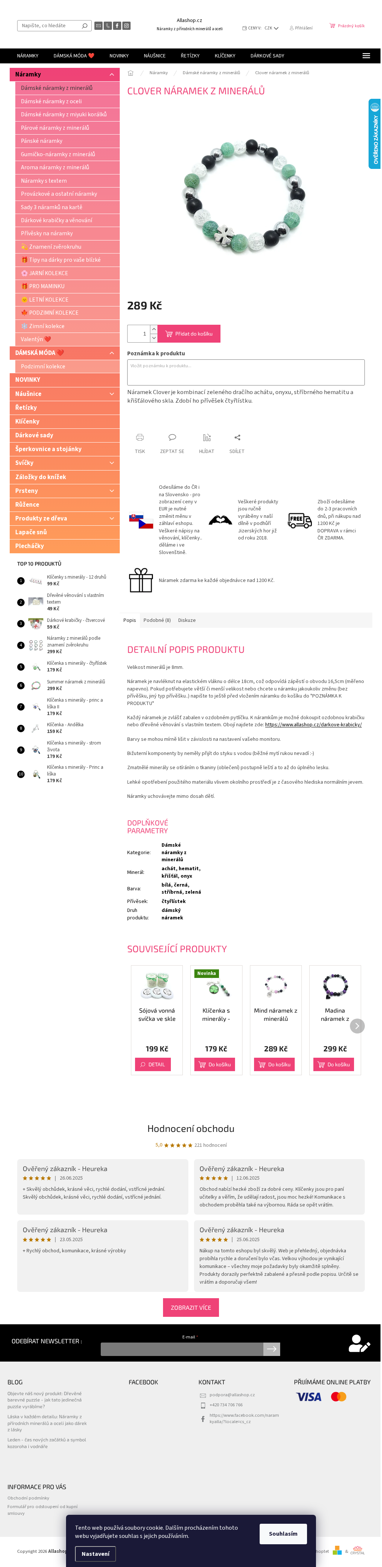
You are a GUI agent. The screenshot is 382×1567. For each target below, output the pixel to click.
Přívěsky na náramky (47, 233)
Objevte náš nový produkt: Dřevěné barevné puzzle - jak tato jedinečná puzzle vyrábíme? (44, 1399)
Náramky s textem (44, 181)
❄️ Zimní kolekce (43, 326)
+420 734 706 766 (226, 1404)
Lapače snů (31, 532)
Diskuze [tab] (187, 620)
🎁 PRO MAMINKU (43, 286)
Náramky (28, 74)
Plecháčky (29, 546)
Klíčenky (27, 421)
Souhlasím (283, 1534)
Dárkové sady (34, 435)
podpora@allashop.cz (232, 1394)
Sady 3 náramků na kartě (51, 207)
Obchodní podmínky (28, 1498)
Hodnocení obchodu (191, 1128)
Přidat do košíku (194, 333)
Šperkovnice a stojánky (48, 449)
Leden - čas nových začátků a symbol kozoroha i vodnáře (46, 1443)
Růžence (27, 504)
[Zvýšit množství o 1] (153, 329)
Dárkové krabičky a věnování (56, 220)
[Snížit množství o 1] (153, 338)
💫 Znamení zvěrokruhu (51, 247)
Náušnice (28, 394)
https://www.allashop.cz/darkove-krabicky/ (313, 725)
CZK (268, 28)
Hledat (84, 26)
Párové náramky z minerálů (55, 128)
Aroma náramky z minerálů (55, 167)
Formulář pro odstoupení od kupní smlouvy (42, 1509)
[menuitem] (28, 55)
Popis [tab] (129, 620)
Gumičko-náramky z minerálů (58, 154)
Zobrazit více (191, 1307)
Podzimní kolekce (43, 366)
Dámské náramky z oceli (51, 101)
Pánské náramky (41, 141)
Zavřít (167, 423)
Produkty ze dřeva (41, 518)
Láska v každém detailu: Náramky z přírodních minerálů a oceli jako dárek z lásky (47, 1422)
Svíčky (24, 463)
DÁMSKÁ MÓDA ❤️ (39, 353)
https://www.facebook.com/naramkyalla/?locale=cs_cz (244, 1418)
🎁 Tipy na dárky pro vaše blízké (61, 260)
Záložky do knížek (40, 477)
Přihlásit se (271, 1349)
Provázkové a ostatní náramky (59, 194)
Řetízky (26, 407)
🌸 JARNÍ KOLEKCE (44, 273)
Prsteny (26, 491)
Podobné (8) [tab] (157, 620)
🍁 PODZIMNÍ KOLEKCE (50, 313)
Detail (156, 1064)
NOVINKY (27, 379)
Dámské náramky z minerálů (57, 88)
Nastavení (95, 1554)
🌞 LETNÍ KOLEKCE (45, 300)
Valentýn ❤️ (36, 339)
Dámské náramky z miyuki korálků (64, 114)
